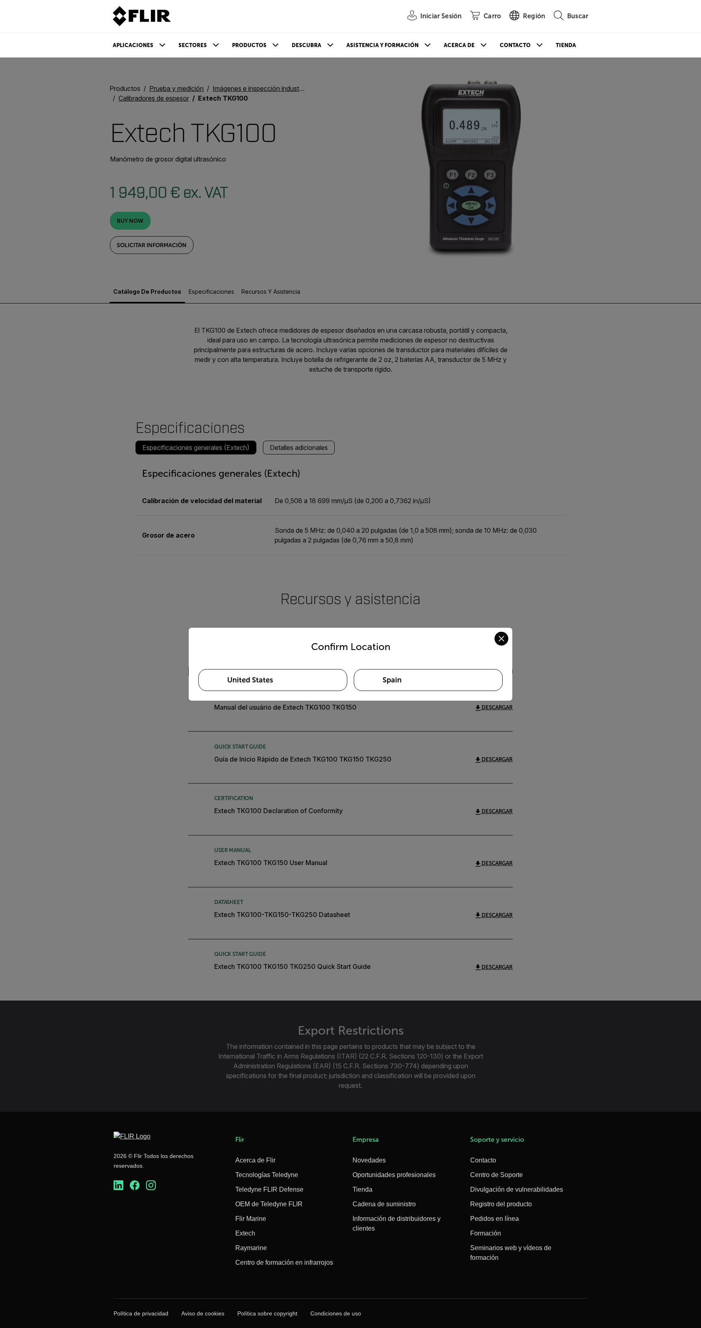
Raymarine (251, 1247)
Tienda (566, 45)
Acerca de (459, 45)
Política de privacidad (141, 1313)
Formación (485, 1233)
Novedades (369, 1160)
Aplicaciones (133, 45)
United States (250, 680)
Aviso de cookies (202, 1313)
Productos (249, 45)
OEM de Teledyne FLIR (269, 1204)
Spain (392, 680)
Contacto (515, 45)
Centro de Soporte (496, 1174)
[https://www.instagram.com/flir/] (151, 1185)
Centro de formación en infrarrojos (284, 1262)
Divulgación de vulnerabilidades (516, 1189)
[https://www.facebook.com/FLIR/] (135, 1185)
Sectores (192, 45)
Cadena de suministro (384, 1204)
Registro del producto (501, 1204)
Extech (245, 1233)
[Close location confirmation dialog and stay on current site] (501, 639)
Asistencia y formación (382, 45)
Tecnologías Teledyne (266, 1174)
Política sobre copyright (267, 1313)
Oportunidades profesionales (394, 1174)
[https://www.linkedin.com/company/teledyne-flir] (118, 1185)
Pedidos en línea (494, 1218)
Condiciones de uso (335, 1313)
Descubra (306, 45)
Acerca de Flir (255, 1160)
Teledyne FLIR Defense (269, 1189)
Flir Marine (250, 1218)
